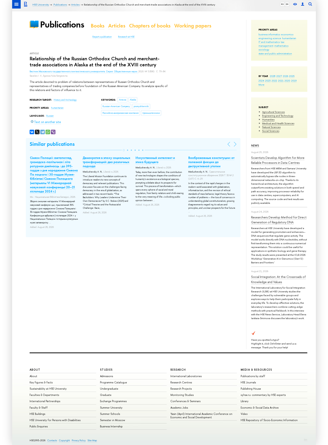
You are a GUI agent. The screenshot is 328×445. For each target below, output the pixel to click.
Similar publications (52, 144)
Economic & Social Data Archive (260, 407)
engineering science (270, 38)
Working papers (192, 25)
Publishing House (251, 388)
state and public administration (275, 53)
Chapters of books (149, 25)
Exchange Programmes (113, 401)
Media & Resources (256, 369)
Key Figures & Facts (41, 382)
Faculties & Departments (44, 395)
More (261, 84)
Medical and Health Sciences (278, 123)
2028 (272, 76)
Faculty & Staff (39, 407)
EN (287, 4)
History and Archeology (65, 99)
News (255, 146)
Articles (116, 25)
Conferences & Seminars (185, 401)
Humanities (268, 119)
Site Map (92, 440)
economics (287, 34)
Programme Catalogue (113, 382)
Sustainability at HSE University (48, 388)
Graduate (105, 395)
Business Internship (111, 426)
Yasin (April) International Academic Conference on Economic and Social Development (201, 415)
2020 (287, 80)
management (266, 45)
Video (244, 414)
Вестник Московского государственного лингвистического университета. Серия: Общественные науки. (84, 71)
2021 (281, 80)
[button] (124, 150)
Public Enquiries (39, 426)
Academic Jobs (179, 407)
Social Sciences (270, 131)
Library (244, 401)
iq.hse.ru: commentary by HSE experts (263, 395)
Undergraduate (109, 388)
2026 (285, 76)
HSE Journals (248, 382)
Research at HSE (126, 36)
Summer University (111, 407)
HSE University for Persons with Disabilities (55, 420)
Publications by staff (253, 376)
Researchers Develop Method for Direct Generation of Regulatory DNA (279, 219)
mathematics (281, 45)
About (35, 369)
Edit (305, 439)
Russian (50, 115)
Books (97, 25)
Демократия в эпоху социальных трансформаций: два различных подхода (106, 162)
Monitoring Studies (182, 395)
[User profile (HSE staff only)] (302, 4)
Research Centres (181, 382)
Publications (62, 24)
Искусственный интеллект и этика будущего (155, 160)
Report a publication (102, 36)
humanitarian (289, 38)
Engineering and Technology (277, 115)
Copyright (64, 440)
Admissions (106, 376)
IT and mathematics (269, 42)
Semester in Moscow (112, 420)
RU (282, 4)
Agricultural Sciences (273, 112)
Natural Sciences (271, 127)
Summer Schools (110, 414)
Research (178, 369)
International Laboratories (186, 376)
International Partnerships (45, 401)
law (282, 42)
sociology (264, 49)
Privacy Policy (79, 440)
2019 (294, 80)
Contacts (52, 440)
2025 (292, 76)
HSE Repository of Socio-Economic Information (269, 420)
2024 (261, 80)
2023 (268, 80)
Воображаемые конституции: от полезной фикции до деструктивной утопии (211, 162)
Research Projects (181, 388)
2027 (279, 76)
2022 (274, 80)
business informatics (269, 34)
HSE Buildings (37, 414)
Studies (106, 369)
